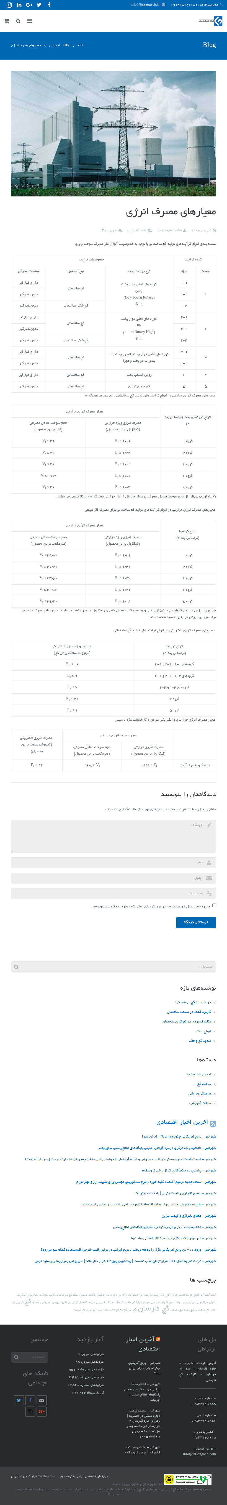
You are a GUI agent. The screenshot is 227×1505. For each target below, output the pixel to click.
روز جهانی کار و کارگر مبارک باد (124, 1295)
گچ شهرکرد (176, 1310)
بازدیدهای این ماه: (91, 1377)
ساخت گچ (204, 1084)
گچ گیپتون (80, 1310)
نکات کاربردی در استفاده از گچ (93, 1302)
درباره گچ (171, 1295)
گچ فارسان (153, 1309)
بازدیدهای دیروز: (92, 1362)
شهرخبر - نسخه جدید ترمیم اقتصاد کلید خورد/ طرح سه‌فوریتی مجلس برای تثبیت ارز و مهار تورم (146, 1182)
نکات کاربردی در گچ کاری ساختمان (186, 1022)
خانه (80, 45)
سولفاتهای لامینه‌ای (162, 1302)
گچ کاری (91, 1310)
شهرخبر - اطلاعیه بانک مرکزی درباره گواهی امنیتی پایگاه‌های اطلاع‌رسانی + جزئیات (157, 1148)
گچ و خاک (113, 1310)
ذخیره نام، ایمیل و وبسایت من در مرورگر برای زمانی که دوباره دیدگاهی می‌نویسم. (151, 907)
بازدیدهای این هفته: (90, 1369)
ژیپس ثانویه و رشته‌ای (45, 1302)
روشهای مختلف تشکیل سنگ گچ (87, 1295)
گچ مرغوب (128, 1309)
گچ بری (20, 1302)
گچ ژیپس (102, 1310)
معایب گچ (126, 1302)
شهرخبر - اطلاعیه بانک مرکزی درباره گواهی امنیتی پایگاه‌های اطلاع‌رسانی (164, 1227)
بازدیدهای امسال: (91, 1385)
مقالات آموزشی (59, 45)
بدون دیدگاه (109, 230)
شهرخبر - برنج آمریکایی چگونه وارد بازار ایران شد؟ (179, 1137)
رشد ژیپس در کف (155, 1295)
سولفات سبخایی (58, 1295)
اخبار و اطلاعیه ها (199, 1075)
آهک (213, 1295)
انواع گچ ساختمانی (188, 1295)
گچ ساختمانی (202, 1310)
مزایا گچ (137, 1302)
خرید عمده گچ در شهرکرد (193, 1003)
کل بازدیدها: (95, 1393)
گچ (28, 1302)
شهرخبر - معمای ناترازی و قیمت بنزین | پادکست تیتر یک (175, 1193)
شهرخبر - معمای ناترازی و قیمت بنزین (189, 1216)
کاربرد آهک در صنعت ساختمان (189, 1012)
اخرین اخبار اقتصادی (182, 1122)
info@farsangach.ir (145, 5)
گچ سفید (189, 1310)
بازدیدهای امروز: (92, 1354)
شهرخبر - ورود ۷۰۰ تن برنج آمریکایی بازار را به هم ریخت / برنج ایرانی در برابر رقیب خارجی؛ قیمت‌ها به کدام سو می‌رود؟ (128, 1250)
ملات (116, 1302)
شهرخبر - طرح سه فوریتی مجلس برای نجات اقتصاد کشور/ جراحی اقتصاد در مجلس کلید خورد (149, 1205)
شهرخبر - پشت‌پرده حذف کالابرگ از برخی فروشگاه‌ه (178, 1171)
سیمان (146, 1302)
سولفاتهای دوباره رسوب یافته (191, 1302)
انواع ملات (204, 1031)
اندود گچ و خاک (200, 1041)
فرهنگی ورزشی (200, 1094)
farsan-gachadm (170, 230)
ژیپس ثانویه (67, 1302)
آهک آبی (205, 1295)
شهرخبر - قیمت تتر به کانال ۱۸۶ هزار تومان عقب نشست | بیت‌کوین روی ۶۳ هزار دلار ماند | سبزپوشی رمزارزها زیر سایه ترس (125, 1261)
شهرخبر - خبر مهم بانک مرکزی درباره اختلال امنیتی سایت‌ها (173, 1239)
